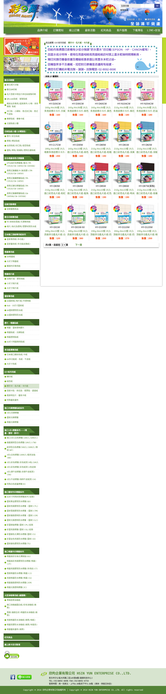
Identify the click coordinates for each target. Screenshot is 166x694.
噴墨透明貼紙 (12, 337)
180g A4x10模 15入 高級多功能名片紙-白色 (54, 234)
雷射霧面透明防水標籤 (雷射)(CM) (22, 515)
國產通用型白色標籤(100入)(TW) (21, 442)
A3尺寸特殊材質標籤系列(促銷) (21, 497)
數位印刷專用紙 (11, 217)
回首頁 (159, 19)
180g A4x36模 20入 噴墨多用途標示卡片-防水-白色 (54, 152)
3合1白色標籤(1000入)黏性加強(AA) (21, 456)
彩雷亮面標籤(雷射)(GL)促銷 (20, 529)
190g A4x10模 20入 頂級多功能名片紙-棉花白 (147, 234)
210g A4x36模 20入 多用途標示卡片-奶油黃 (147, 111)
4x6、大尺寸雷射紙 (15, 306)
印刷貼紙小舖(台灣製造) (15, 131)
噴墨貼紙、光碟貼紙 (15, 332)
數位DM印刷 (12, 89)
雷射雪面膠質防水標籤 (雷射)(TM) (22, 511)
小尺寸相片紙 (12, 283)
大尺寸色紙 (12, 364)
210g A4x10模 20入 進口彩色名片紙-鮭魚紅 (78, 193)
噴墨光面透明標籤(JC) (17, 587)
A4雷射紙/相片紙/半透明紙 (19, 301)
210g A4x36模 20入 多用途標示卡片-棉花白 (124, 111)
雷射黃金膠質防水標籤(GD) (19, 501)
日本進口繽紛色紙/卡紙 (17, 354)
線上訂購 (74, 30)
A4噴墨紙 (11, 257)
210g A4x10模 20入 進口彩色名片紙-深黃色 (124, 152)
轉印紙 (10, 377)
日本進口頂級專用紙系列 (15, 234)
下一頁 (78, 244)
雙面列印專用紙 (13, 266)
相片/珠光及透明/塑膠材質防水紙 (21, 226)
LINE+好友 (153, 30)
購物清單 (151, 19)
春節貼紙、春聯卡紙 (15, 119)
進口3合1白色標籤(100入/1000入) (22, 438)
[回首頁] (24, 21)
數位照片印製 (12, 85)
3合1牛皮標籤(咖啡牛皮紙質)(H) (21, 479)
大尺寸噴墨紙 (12, 261)
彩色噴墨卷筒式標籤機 (14, 158)
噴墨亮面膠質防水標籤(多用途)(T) (22, 569)
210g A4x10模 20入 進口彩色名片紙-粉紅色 (54, 193)
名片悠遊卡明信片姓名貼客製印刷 (21, 94)
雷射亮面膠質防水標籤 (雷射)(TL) (22, 506)
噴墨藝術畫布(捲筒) (16, 629)
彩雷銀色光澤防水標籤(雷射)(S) (21, 534)
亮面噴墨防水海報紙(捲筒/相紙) (21, 620)
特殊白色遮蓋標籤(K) (16, 484)
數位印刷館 (9, 80)
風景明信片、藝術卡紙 (16, 395)
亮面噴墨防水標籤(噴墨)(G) (19, 578)
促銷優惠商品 (12, 209)
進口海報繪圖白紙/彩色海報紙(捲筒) (21, 606)
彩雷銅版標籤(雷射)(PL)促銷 (20, 525)
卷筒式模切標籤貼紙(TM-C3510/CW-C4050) (18, 187)
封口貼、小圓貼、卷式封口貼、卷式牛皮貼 (22, 112)
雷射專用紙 (9, 296)
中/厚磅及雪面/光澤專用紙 (18, 222)
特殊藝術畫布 (12, 400)
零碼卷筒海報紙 (13, 600)
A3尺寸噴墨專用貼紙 (16, 342)
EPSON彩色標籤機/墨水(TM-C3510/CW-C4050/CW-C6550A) (21, 164)
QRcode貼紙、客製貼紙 (17, 99)
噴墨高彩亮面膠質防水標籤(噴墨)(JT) (21, 562)
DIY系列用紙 (10, 372)
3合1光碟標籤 (13, 413)
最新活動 (90, 30)
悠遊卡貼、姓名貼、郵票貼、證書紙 (22, 391)
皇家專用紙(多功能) (16, 239)
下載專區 (138, 30)
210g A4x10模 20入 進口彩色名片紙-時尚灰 (124, 193)
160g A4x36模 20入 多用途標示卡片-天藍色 (54, 111)
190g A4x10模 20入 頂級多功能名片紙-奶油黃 (101, 234)
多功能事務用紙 (11, 350)
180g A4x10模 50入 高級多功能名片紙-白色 (78, 234)
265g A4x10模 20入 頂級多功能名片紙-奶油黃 (124, 234)
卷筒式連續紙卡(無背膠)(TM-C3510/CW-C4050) (20, 172)
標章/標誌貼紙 (13, 141)
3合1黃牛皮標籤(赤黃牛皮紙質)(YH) (21, 473)
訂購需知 (58, 30)
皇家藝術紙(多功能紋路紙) (18, 244)
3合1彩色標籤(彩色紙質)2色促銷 (21, 467)
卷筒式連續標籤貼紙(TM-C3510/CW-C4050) (18, 179)
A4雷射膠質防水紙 (15, 310)
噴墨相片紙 (9, 274)
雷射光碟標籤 (12, 417)
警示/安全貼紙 (13, 136)
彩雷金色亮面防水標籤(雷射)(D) (21, 539)
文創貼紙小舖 (12, 123)
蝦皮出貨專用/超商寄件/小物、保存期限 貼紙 (22, 105)
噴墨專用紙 (9, 252)
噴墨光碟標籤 (12, 422)
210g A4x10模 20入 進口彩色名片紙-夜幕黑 (147, 193)
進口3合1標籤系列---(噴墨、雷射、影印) (16, 431)
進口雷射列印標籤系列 (14, 492)
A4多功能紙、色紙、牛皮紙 (18, 359)
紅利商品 (106, 30)
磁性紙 (10, 381)
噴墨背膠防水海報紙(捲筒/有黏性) (22, 625)
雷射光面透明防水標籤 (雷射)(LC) (22, 520)
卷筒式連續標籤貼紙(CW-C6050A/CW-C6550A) (18, 194)
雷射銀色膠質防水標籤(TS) (19, 544)
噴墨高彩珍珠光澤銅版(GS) (19, 556)
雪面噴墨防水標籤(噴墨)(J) (19, 573)
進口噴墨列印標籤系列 (14, 552)
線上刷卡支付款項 (12, 645)
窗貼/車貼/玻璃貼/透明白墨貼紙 (21, 150)
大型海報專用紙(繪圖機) (15, 595)
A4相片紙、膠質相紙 (16, 279)
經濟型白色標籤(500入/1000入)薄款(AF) (22, 448)
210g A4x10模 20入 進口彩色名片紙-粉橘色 (101, 152)
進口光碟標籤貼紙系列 (14, 408)
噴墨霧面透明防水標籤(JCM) (19, 583)
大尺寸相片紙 (12, 288)
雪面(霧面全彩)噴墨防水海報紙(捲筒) (22, 613)
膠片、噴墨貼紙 (11, 323)
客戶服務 (122, 30)
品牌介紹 (42, 30)
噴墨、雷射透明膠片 (15, 328)
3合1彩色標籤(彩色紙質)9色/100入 (22, 462)
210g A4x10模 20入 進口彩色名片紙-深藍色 (147, 152)
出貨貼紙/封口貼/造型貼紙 (18, 146)
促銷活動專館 (10, 204)
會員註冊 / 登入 (134, 19)
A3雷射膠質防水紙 (15, 315)
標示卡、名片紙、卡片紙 (17, 386)
